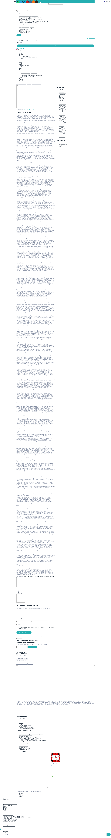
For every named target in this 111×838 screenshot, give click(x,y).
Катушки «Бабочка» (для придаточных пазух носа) (31, 19)
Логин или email (20, 40)
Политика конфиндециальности (29, 57)
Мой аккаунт (6, 809)
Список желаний (7, 822)
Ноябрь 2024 (62, 107)
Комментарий (20, 618)
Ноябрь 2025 (62, 95)
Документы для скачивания (26, 727)
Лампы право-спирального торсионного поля (30, 738)
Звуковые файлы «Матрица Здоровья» (28, 737)
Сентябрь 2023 (62, 122)
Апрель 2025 (62, 101)
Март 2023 (61, 129)
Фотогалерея (22, 720)
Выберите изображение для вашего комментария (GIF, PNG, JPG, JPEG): (34, 636)
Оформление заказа (8, 815)
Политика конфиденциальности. (27, 728)
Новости (61, 145)
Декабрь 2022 (62, 132)
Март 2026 (61, 92)
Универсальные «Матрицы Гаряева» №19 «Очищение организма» (19, 823)
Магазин (21, 54)
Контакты (21, 64)
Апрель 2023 (62, 128)
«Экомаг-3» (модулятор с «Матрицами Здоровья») (31, 734)
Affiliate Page (6, 799)
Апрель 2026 (62, 90)
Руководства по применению (10, 821)
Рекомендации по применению (11, 819)
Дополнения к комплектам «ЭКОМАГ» (28, 22)
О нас (20, 55)
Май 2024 (61, 114)
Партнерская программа (25, 725)
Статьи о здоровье (63, 143)
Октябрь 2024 (62, 108)
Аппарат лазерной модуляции (26, 27)
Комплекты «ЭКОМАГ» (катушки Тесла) (28, 16)
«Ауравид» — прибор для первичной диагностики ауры (32, 15)
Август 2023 (61, 123)
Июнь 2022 (61, 134)
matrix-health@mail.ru (24, 664)
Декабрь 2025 (62, 94)
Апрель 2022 (62, 137)
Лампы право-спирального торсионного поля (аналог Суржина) (34, 21)
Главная (21, 53)
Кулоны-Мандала (23, 24)
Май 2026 (61, 89)
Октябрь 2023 (62, 121)
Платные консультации (24, 32)
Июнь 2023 (61, 126)
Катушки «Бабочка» (23, 736)
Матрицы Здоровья (23, 20)
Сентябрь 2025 (62, 96)
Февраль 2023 (62, 130)
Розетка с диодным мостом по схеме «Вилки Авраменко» (33, 23)
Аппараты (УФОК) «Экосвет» (25, 18)
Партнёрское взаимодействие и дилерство (31, 59)
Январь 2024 (62, 118)
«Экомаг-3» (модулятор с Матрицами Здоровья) (30, 17)
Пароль (18, 42)
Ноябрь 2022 (62, 133)
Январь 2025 (62, 105)
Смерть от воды (20, 588)
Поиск (4, 832)
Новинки (61, 146)
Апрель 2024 (62, 115)
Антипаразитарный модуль (25, 26)
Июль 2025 (61, 98)
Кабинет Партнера (7, 805)
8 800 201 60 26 (22, 659)
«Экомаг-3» (19, 592)
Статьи (20, 62)
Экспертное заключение (25, 722)
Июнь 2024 (61, 112)
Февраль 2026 (62, 93)
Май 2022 (61, 136)
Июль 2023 (61, 125)
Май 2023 (61, 127)
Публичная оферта (25, 58)
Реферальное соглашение (27, 61)
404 (4, 798)
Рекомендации (22, 718)
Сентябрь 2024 (62, 109)
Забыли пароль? (20, 48)
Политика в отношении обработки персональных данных (17, 817)
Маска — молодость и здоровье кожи (28, 28)
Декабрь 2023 (62, 119)
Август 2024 (61, 110)
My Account (5, 831)
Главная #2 (5, 803)
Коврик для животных (24, 31)
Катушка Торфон (23, 30)
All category (21, 13)
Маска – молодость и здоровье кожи (28, 745)
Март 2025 (61, 103)
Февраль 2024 (62, 117)
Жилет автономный (23, 29)
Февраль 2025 (62, 104)
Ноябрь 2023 (62, 120)
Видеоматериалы (23, 719)
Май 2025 (61, 100)
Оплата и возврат (25, 56)
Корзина (5, 807)
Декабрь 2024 (62, 106)
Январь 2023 (62, 131)
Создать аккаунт (91, 38)
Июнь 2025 (61, 99)
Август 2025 (61, 97)
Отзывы (21, 63)
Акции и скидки (63, 144)
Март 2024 (61, 116)
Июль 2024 (61, 111)
